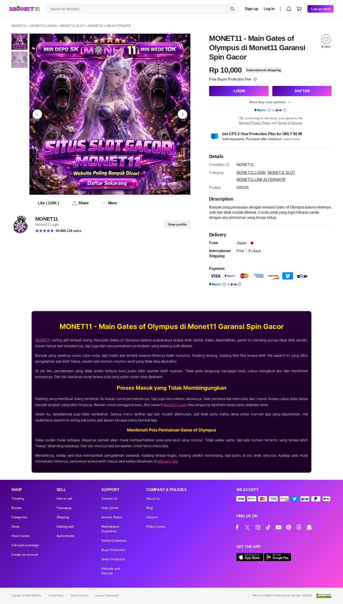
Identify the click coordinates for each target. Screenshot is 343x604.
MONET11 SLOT (72, 26)
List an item (320, 9)
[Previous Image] (37, 114)
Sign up (251, 9)
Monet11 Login (175, 405)
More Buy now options (267, 102)
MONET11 (19, 26)
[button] (289, 9)
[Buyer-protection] (255, 79)
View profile (177, 224)
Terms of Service (290, 123)
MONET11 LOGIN (43, 26)
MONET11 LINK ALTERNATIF (109, 26)
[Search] (232, 9)
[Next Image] (182, 114)
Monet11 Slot (168, 461)
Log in (269, 9)
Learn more (291, 139)
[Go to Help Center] (227, 164)
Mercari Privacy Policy (254, 123)
